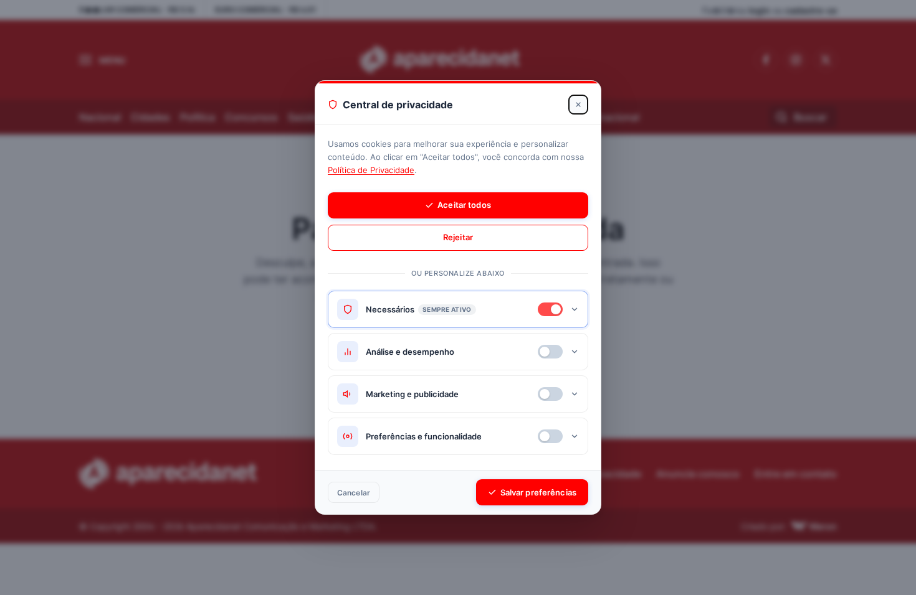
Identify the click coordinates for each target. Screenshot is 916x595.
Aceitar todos (464, 205)
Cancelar (353, 492)
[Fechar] (578, 105)
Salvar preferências (538, 492)
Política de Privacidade (371, 170)
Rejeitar (458, 237)
